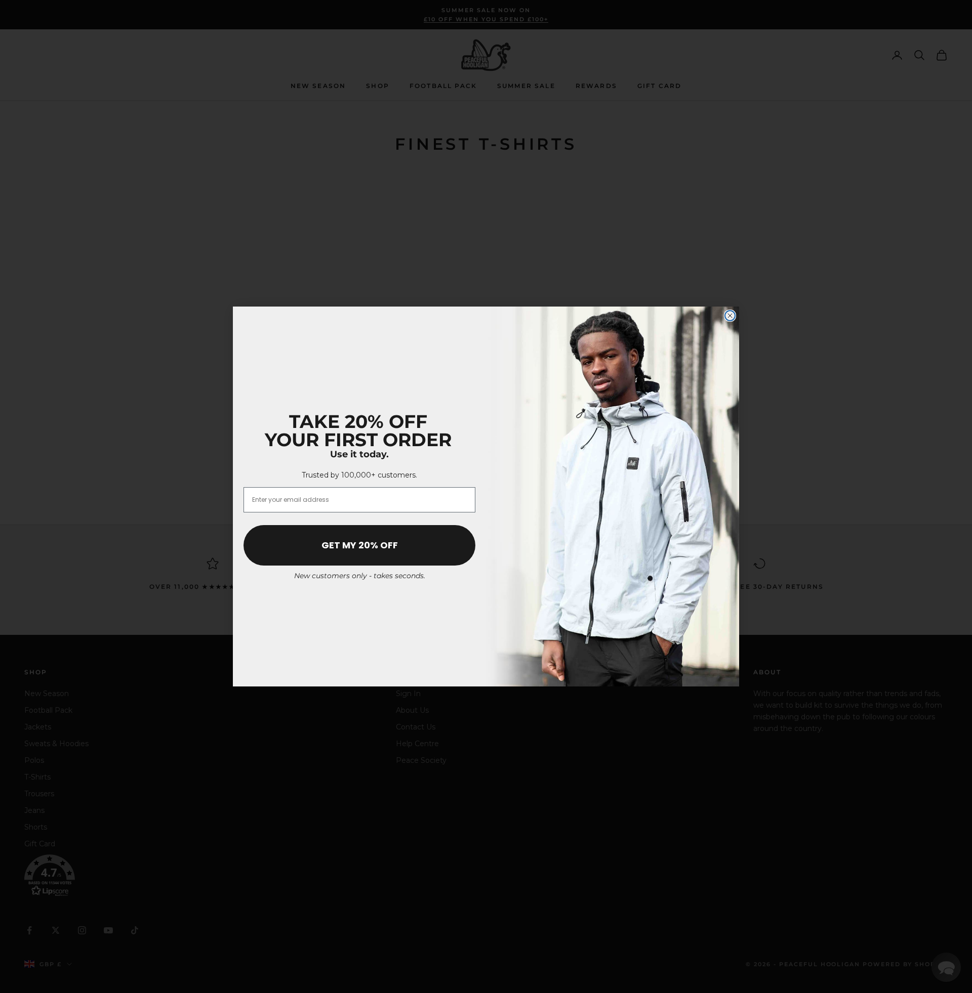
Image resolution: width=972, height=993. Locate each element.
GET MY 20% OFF (359, 545)
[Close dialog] (730, 316)
